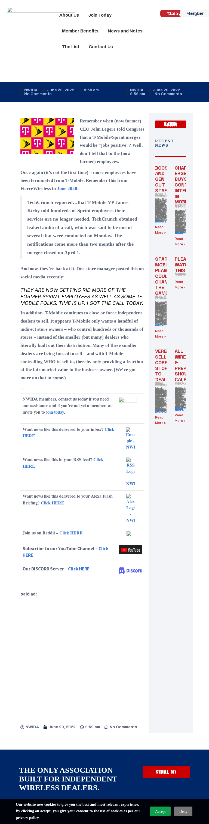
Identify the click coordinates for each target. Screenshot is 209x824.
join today (55, 412)
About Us (69, 15)
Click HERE (52, 503)
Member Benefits (80, 31)
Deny (183, 812)
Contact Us (101, 46)
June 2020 (67, 188)
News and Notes (125, 31)
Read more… (161, 221)
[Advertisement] (82, 648)
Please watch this (183, 264)
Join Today (100, 15)
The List (70, 46)
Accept (160, 812)
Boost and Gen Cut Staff (163, 179)
